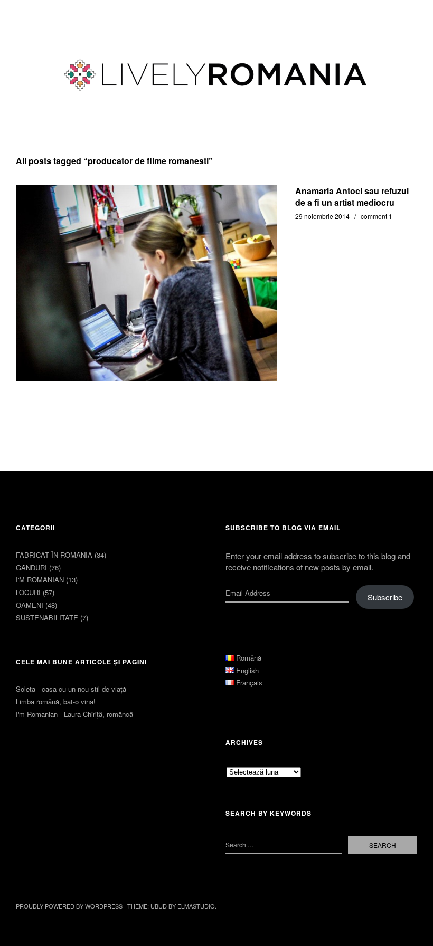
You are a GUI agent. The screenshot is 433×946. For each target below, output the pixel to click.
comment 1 (376, 216)
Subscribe (385, 597)
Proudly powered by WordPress (69, 906)
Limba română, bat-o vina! (56, 701)
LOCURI (28, 592)
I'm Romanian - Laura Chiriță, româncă (74, 714)
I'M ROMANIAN (40, 580)
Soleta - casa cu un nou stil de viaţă (71, 689)
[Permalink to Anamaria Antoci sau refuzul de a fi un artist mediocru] (146, 283)
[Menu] (29, 15)
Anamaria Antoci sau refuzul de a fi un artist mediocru (352, 196)
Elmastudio (196, 906)
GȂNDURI (31, 567)
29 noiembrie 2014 (322, 216)
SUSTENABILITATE (47, 618)
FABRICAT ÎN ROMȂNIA (54, 555)
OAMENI (29, 605)
